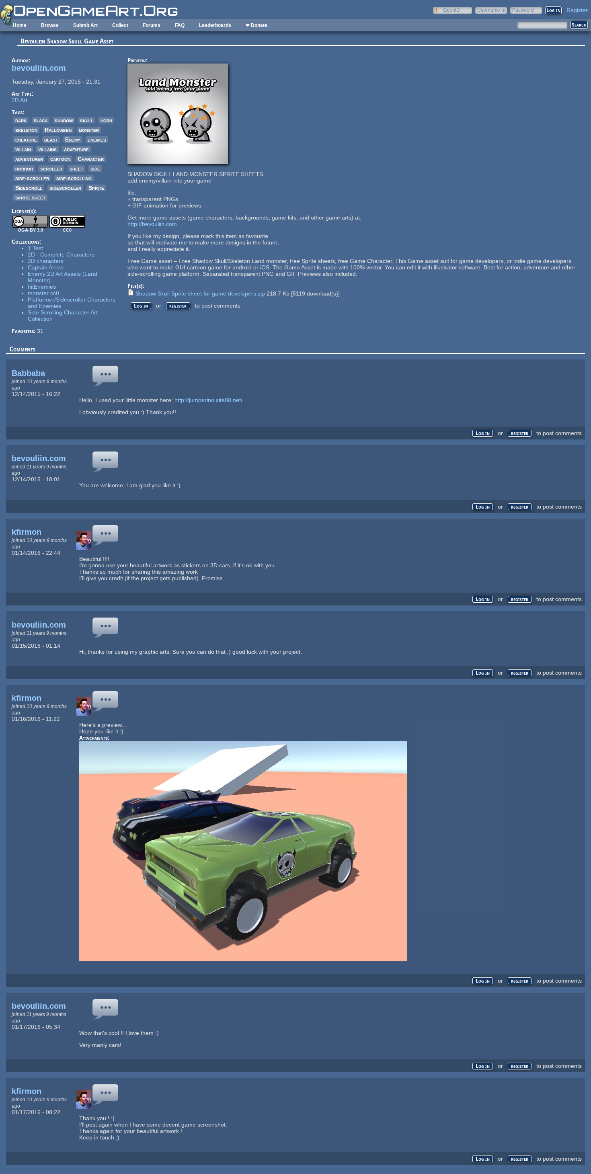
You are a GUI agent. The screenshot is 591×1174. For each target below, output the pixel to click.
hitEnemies (42, 286)
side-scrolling (74, 178)
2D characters (46, 261)
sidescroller (65, 188)
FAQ (180, 25)
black (40, 120)
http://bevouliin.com (152, 224)
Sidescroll (28, 188)
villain (23, 149)
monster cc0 (43, 293)
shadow (64, 120)
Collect (120, 25)
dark (21, 120)
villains (47, 149)
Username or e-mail (491, 9)
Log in (141, 306)
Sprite (96, 188)
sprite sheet (30, 197)
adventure (76, 149)
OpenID (451, 9)
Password (523, 9)
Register (577, 10)
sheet (76, 168)
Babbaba (28, 373)
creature (26, 139)
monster (89, 130)
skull (86, 120)
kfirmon (26, 531)
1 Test (35, 248)
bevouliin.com (39, 68)
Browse (50, 25)
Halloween (58, 130)
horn (106, 120)
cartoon (60, 159)
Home (20, 25)
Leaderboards (215, 25)
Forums (151, 25)
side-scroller (32, 178)
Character (91, 159)
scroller (51, 168)
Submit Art (85, 25)
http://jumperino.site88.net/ (208, 400)
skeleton (26, 130)
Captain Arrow (46, 267)
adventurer (29, 159)
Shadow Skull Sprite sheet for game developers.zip (200, 293)
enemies (97, 139)
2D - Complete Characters (61, 254)
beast (51, 139)
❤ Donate (256, 25)
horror (24, 168)
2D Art (19, 100)
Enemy (72, 139)
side (95, 168)
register (178, 306)
